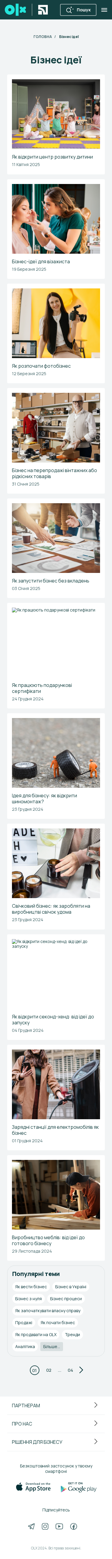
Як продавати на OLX (35, 1334)
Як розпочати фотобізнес (41, 366)
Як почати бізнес (58, 1322)
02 (48, 1370)
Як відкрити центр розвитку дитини (52, 156)
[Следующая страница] (81, 1370)
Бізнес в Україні (70, 1286)
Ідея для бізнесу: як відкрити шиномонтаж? (44, 798)
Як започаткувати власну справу (47, 1310)
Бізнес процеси (66, 1298)
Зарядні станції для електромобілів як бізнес (55, 1130)
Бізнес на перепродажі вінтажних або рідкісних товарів (54, 473)
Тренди (72, 1334)
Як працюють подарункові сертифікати (42, 688)
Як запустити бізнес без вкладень (50, 580)
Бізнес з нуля (28, 1298)
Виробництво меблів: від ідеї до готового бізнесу (48, 1240)
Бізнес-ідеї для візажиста (41, 261)
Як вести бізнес (31, 1286)
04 (70, 1370)
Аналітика (25, 1346)
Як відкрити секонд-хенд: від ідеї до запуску (53, 1019)
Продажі (23, 1322)
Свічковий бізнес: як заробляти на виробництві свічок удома (51, 909)
